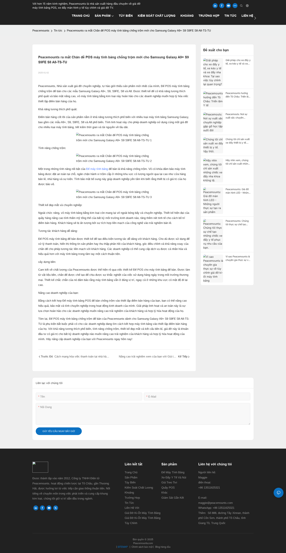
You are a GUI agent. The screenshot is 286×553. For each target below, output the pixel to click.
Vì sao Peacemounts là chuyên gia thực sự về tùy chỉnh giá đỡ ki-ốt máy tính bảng (238, 258)
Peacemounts (40, 30)
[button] (255, 18)
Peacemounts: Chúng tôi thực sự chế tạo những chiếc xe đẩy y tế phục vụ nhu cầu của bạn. (238, 222)
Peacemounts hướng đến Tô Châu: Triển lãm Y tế (238, 95)
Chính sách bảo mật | (143, 546)
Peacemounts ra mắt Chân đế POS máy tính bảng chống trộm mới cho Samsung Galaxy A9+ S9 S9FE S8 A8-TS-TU (139, 30)
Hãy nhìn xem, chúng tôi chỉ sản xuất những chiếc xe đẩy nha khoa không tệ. (238, 162)
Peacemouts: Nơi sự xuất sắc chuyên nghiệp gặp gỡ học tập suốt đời (238, 116)
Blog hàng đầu (162, 546)
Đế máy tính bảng (97, 169)
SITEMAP (123, 546)
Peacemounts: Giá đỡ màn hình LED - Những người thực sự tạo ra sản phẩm (238, 191)
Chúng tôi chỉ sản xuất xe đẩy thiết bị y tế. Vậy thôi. (238, 141)
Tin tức (58, 30)
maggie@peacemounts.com (215, 502)
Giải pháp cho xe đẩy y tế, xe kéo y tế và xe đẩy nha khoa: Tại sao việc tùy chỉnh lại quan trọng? (238, 62)
